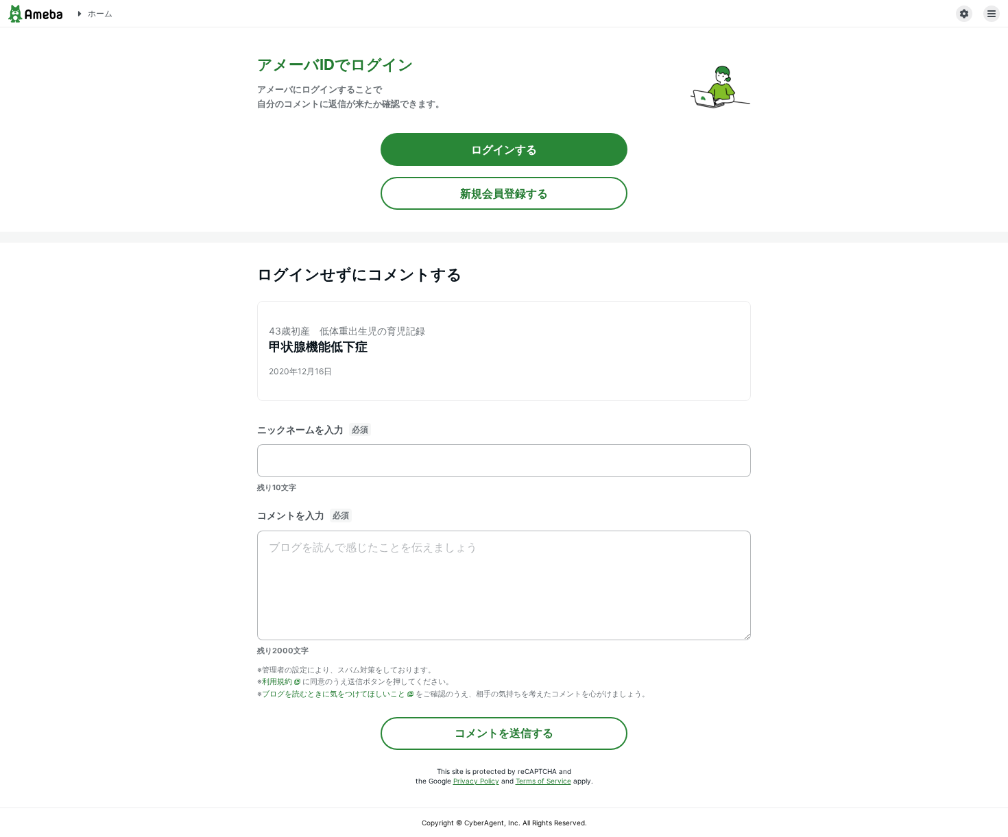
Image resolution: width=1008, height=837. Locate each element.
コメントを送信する (504, 733)
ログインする (504, 149)
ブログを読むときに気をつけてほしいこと (333, 694)
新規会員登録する (504, 193)
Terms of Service (543, 781)
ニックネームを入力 (300, 429)
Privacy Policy (476, 781)
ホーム (100, 13)
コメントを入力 (290, 515)
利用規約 (277, 681)
